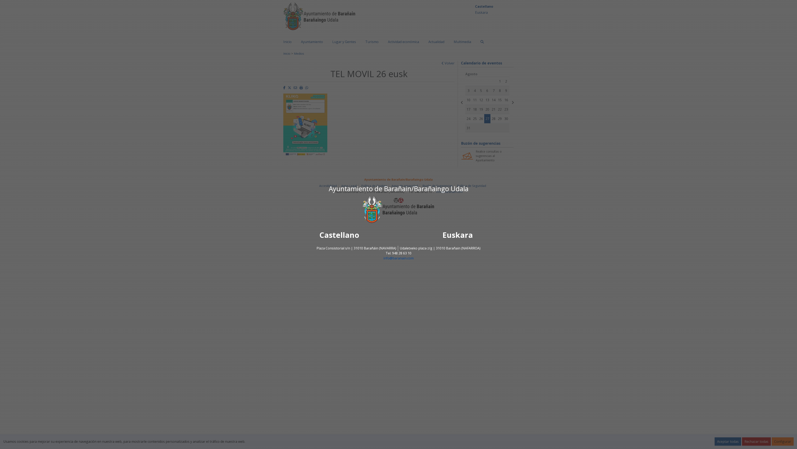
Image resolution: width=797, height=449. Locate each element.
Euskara (458, 235)
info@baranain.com (398, 258)
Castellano (339, 235)
